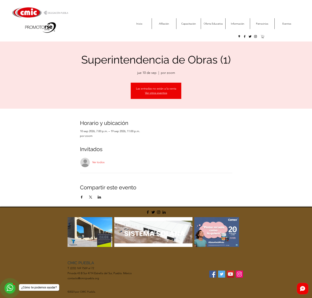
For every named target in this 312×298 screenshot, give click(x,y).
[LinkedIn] (164, 212)
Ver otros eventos (156, 93)
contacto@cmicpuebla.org (83, 278)
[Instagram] (158, 212)
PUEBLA (86, 262)
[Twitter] (153, 212)
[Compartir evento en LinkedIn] (99, 197)
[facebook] (244, 36)
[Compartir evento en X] (90, 197)
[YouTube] (230, 274)
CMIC (73, 262)
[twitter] (250, 36)
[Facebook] (148, 212)
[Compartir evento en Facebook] (81, 197)
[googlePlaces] (239, 36)
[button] (263, 36)
